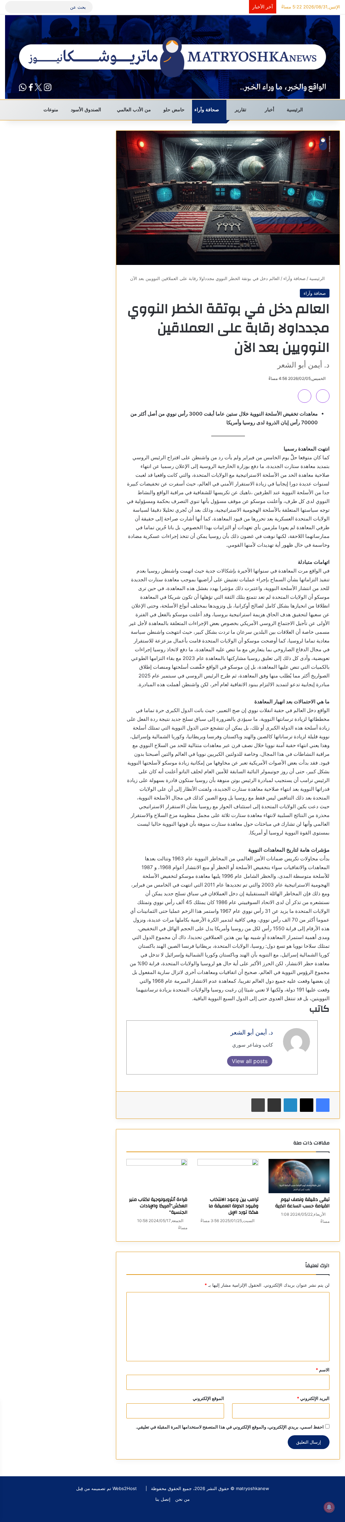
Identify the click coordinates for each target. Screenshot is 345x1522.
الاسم (323, 1369)
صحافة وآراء (207, 109)
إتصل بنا (162, 1499)
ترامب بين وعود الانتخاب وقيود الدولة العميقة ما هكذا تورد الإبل (233, 1206)
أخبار (270, 109)
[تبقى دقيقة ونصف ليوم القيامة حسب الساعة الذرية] (299, 1176)
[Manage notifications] (329, 1507)
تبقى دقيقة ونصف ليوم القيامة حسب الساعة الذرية (302, 1202)
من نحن (182, 1499)
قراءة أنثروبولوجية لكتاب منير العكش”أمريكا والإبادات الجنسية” (158, 1206)
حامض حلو (174, 109)
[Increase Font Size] (323, 396)
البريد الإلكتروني (313, 1398)
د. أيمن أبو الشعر (251, 1032)
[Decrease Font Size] (304, 396)
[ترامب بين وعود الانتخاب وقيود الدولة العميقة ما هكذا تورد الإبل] (227, 1176)
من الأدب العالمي (134, 109)
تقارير (241, 109)
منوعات (51, 109)
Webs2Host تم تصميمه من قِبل (106, 1488)
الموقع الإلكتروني (208, 1398)
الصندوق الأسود (86, 109)
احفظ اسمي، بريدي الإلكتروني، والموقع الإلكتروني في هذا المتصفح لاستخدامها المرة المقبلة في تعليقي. (230, 1427)
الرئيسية (295, 109)
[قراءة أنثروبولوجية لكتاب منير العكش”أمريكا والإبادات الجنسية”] (156, 1176)
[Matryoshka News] (172, 57)
